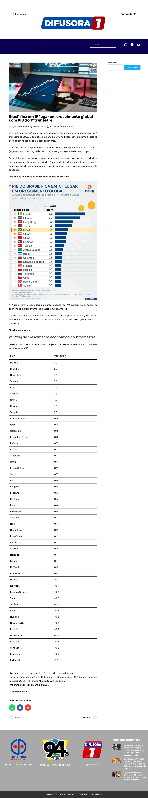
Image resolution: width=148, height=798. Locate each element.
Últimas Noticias (67, 126)
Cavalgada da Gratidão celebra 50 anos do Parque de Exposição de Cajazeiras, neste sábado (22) (135, 764)
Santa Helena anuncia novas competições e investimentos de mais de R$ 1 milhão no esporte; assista (134, 750)
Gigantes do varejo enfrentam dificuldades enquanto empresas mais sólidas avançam (135, 776)
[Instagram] (125, 45)
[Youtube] (138, 45)
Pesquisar (112, 62)
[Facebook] (132, 45)
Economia (54, 126)
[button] (45, 47)
